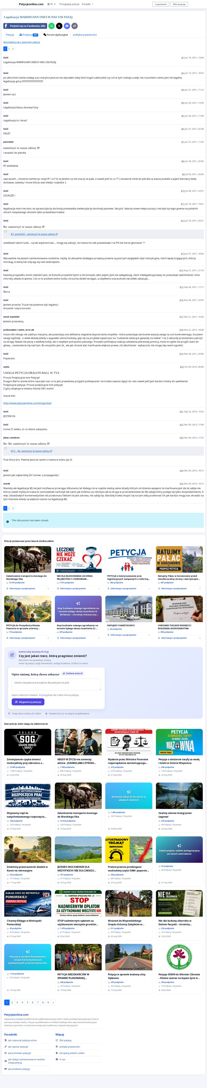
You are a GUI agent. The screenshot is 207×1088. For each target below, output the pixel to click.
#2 (182, 73)
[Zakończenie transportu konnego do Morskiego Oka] (27, 569)
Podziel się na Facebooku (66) (27, 26)
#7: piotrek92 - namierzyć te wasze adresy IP (34, 234)
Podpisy (29, 34)
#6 (182, 128)
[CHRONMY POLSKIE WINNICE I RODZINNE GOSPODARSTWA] (179, 619)
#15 (182, 287)
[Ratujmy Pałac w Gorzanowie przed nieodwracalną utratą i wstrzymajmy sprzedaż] (179, 569)
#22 (182, 424)
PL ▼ (53, 4)
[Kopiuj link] (74, 26)
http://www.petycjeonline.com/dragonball (27, 403)
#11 (183, 203)
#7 (182, 141)
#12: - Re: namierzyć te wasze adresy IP (31, 451)
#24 (182, 470)
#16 (181, 300)
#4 (182, 102)
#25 (182, 483)
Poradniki (10, 1034)
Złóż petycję (179, 4)
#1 (182, 57)
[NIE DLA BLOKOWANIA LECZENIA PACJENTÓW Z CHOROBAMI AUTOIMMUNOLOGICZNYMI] (78, 569)
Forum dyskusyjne (57, 34)
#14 (181, 270)
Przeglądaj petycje (70, 4)
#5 (182, 115)
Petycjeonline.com (31, 4)
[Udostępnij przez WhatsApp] (51, 26)
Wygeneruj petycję (30, 701)
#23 (182, 437)
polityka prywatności (85, 34)
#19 (181, 353)
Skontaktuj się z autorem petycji (21, 42)
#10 (183, 190)
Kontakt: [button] (86, 4)
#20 (182, 366)
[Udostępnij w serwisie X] (59, 26)
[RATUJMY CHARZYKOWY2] (128, 617)
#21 (182, 411)
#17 (181, 316)
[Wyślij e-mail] (67, 26)
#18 (181, 329)
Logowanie (161, 4)
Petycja (10, 34)
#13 (183, 253)
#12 (183, 220)
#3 (182, 89)
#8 (182, 161)
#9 (183, 174)
